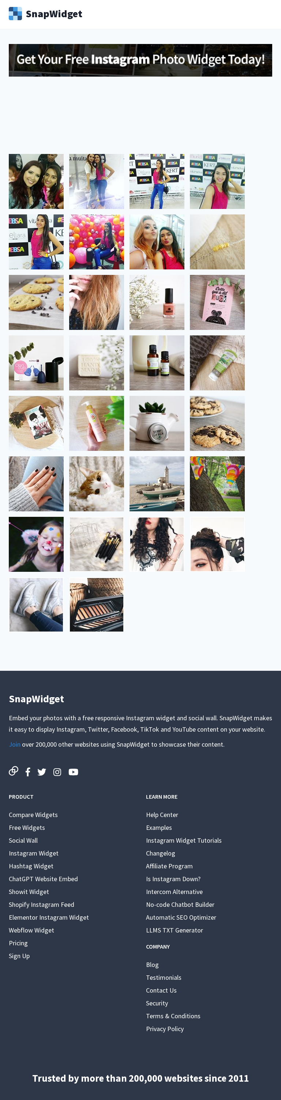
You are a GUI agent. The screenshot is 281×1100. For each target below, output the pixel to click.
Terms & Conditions (173, 1016)
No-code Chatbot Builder (180, 904)
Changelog (160, 853)
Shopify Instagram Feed (41, 904)
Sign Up (19, 956)
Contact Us (161, 990)
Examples (159, 827)
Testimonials (163, 977)
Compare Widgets (33, 814)
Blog (152, 964)
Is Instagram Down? (173, 879)
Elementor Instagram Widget (49, 917)
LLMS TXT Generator (174, 930)
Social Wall (23, 840)
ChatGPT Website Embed (43, 879)
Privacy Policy (165, 1028)
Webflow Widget (31, 930)
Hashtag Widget (31, 866)
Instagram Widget (34, 853)
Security (157, 1003)
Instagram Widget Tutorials (184, 840)
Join (14, 744)
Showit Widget (29, 891)
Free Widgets (27, 827)
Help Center (162, 814)
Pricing (18, 943)
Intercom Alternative (174, 891)
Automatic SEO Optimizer (181, 917)
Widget (54, 13)
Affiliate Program (169, 866)
